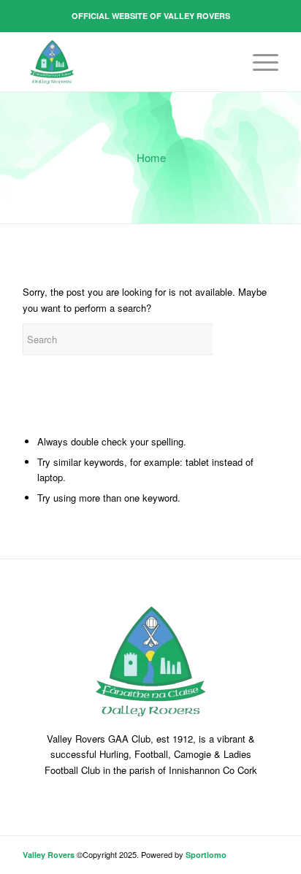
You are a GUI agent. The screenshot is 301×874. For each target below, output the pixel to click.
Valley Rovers (49, 854)
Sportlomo (206, 854)
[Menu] (258, 62)
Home (151, 157)
